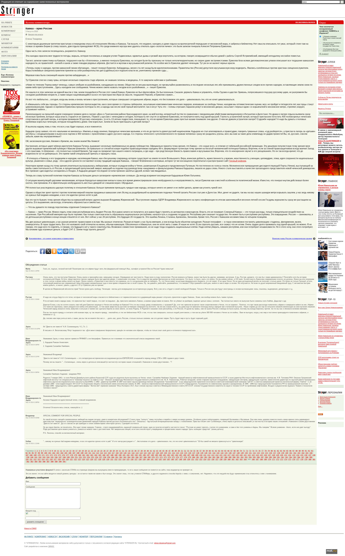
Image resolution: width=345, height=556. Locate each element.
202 (168, 455)
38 (142, 451)
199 (156, 455)
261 (116, 457)
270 (153, 457)
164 (302, 453)
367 (257, 459)
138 (197, 453)
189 (116, 455)
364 (245, 459)
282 (201, 457)
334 (124, 459)
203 (172, 455)
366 (253, 459)
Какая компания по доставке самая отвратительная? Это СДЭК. (329, 381)
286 (217, 457)
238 (314, 455)
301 (278, 457)
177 (67, 455)
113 (97, 453)
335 (128, 459)
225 (261, 455)
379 (305, 459)
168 (31, 455)
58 (204, 451)
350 (188, 459)
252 (80, 457)
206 (184, 455)
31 (120, 451)
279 (189, 457)
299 (270, 457)
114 (101, 453)
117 (113, 453)
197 (148, 455)
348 (180, 459)
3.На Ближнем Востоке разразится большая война (332, 50)
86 (290, 451)
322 (75, 459)
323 (79, 459)
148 (238, 453)
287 (221, 457)
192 (128, 455)
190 (120, 455)
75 (256, 451)
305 (294, 457)
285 (213, 457)
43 (157, 451)
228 (273, 455)
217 (229, 455)
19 (83, 451)
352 (196, 459)
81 (275, 451)
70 (241, 451)
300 (274, 457)
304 (290, 457)
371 (273, 459)
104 (61, 453)
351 (192, 459)
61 (213, 451)
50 (179, 451)
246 (56, 457)
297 (262, 457)
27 (107, 451)
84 (284, 451)
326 (91, 459)
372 (277, 459)
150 (246, 453)
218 (233, 455)
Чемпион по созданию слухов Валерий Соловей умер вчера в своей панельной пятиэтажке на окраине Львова (330, 90)
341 (152, 459)
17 (76, 451)
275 (173, 457)
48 (173, 451)
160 (286, 453)
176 (63, 455)
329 (103, 459)
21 (89, 451)
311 (31, 459)
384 (35, 462)
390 (60, 462)
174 (55, 455)
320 (67, 459)
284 (209, 457)
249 (68, 457)
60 (210, 451)
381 (314, 459)
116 (109, 453)
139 (201, 453)
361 (233, 459)
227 (269, 455)
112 (93, 453)
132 (173, 453)
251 (76, 457)
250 (72, 457)
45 (163, 451)
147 (234, 453)
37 (138, 451)
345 (168, 459)
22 (92, 451)
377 (297, 459)
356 (212, 459)
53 (188, 451)
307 (302, 457)
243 (44, 457)
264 (128, 457)
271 (157, 457)
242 (40, 457)
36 (135, 451)
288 (226, 457)
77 (262, 451)
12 (61, 451)
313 (39, 459)
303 (286, 457)
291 (238, 457)
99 (42, 453)
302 (282, 457)
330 (107, 459)
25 (101, 451)
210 (200, 455)
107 (74, 453)
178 (71, 455)
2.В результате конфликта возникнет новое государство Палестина (332, 44)
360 (229, 459)
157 (274, 453)
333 (119, 459)
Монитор (83, 537)
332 (115, 459)
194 (136, 455)
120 (125, 453)
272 (161, 457)
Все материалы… (326, 113)
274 (169, 457)
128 (157, 453)
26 (104, 451)
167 (27, 455)
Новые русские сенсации (327, 303)
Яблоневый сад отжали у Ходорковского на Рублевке (328, 352)
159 (282, 453)
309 (310, 457)
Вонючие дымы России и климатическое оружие (292, 239)
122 (133, 453)
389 (56, 462)
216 (225, 455)
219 (237, 455)
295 (254, 457)
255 (92, 457)
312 (35, 459)
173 (51, 455)
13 (64, 451)
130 (165, 453)
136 (189, 453)
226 (265, 455)
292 (242, 457)
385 (40, 462)
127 (153, 453)
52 (185, 451)
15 (70, 451)
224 (257, 455)
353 (200, 459)
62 (216, 451)
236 (305, 455)
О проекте (5, 61)
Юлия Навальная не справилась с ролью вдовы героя (328, 187)
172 (47, 455)
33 (126, 451)
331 (111, 459)
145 (226, 453)
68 (235, 451)
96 (33, 453)
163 (298, 453)
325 (87, 459)
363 (241, 459)
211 (204, 455)
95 (30, 453)
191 (124, 455)
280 (193, 457)
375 (289, 459)
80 (272, 451)
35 (132, 451)
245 (52, 457)
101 (49, 453)
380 (309, 459)
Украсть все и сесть (325, 104)
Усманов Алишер (326, 403)
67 (231, 451)
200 (160, 455)
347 (176, 459)
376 (293, 459)
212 (208, 455)
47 (169, 451)
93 (312, 451)
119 (121, 453)
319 (63, 459)
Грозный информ (237, 161)
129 (161, 453)
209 (196, 455)
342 (156, 459)
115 (105, 453)
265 (133, 457)
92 (309, 451)
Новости (52, 537)
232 (289, 455)
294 (250, 457)
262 (120, 457)
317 (55, 459)
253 (84, 457)
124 (141, 453)
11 (58, 451)
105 (65, 453)
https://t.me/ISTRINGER (328, 141)
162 (294, 453)
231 (285, 455)
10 (55, 451)
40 (148, 451)
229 (277, 455)
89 (300, 451)
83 (281, 451)
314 (43, 459)
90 (303, 451)
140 (205, 453)
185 (99, 455)
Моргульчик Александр (327, 397)
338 (140, 459)
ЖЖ (320, 143)
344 (164, 459)
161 (290, 453)
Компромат (40, 537)
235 (301, 455)
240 (31, 457)
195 (140, 455)
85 (287, 451)
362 (237, 459)
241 (35, 457)
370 (269, 459)
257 (100, 457)
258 (104, 457)
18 (80, 451)
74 (253, 451)
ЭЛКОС (51, 546)
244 (48, 457)
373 (281, 459)
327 (95, 459)
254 (88, 457)
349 (184, 459)
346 (172, 459)
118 (117, 453)
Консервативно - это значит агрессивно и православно (51, 239)
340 (148, 459)
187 (107, 455)
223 (253, 455)
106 (69, 453)
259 (108, 457)
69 (238, 451)
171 (43, 455)
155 (266, 453)
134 (181, 453)
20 (86, 451)
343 (160, 459)
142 (214, 453)
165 (307, 453)
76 (259, 451)
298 (266, 457)
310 (27, 459)
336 (132, 459)
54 (191, 451)
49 (176, 451)
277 (181, 457)
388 (52, 462)
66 (228, 451)
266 (137, 457)
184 (95, 455)
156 (270, 453)
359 (225, 459)
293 (246, 457)
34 (129, 451)
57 (200, 451)
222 (249, 455)
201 (164, 455)
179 (75, 455)
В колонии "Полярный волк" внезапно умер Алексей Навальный (328, 344)
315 (47, 459)
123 (137, 453)
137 (193, 453)
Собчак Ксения (325, 400)
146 (230, 453)
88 (297, 451)
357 (216, 459)
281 (197, 457)
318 (59, 459)
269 (149, 457)
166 (311, 453)
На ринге (28, 537)
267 (141, 457)
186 (103, 455)
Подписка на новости (9, 67)
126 (149, 453)
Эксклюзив (64, 537)
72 (247, 451)
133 (177, 453)
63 (219, 451)
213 (212, 455)
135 (185, 453)
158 (278, 453)
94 (26, 453)
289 (230, 457)
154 (262, 453)
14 (67, 451)
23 (95, 451)
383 (31, 462)
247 (60, 457)
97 (36, 453)
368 (261, 459)
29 (114, 451)
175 (59, 455)
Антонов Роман (325, 402)
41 (151, 451)
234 (297, 455)
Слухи (74, 537)
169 (35, 455)
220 (241, 455)
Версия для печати (35, 35)
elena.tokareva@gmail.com (164, 543)
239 (27, 457)
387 (48, 462)
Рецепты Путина (324, 109)
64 (222, 451)
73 (250, 451)
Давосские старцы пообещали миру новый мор (329, 373)
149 (242, 453)
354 (204, 459)
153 (258, 453)
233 (293, 455)
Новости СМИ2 (30, 528)
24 (98, 451)
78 (266, 451)
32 (123, 451)
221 (245, 455)
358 (221, 459)
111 (90, 453)
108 (78, 453)
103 (57, 453)
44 (160, 451)
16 (73, 451)
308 (306, 457)
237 (309, 455)
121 (129, 453)
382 (27, 462)
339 (144, 459)
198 (152, 455)
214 (216, 455)
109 (82, 453)
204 (176, 455)
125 (145, 453)
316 (51, 459)
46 (166, 451)
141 (209, 453)
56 (197, 451)
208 (192, 455)
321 (71, 459)
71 (244, 451)
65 (225, 451)
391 (64, 462)
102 (53, 453)
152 (254, 453)
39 (145, 451)
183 (91, 455)
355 (208, 459)
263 (124, 457)
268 (145, 457)
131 (169, 453)
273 (165, 457)
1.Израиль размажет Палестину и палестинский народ (332, 38)
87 (293, 451)
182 (87, 455)
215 (221, 455)
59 (207, 451)
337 (136, 459)
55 (194, 451)
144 (222, 453)
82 (278, 451)
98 (39, 453)
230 (281, 455)
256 (96, 457)
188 (112, 455)
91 (306, 451)
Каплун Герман (325, 398)
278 (185, 457)
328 (99, 459)
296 (258, 457)
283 (205, 457)
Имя (27, 481)
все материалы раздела (305, 22)
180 (79, 455)
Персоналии (96, 537)
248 (64, 457)
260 (112, 457)
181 (83, 455)
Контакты (4, 63)
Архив (3, 69)
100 (45, 453)
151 (250, 453)
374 (285, 459)
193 (132, 455)
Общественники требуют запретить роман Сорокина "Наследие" (328, 366)
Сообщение (30, 487)
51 (182, 451)
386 (44, 462)
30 (117, 451)
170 (39, 455)
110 (86, 453)
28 (111, 451)
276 (177, 457)
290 (234, 457)
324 (83, 459)
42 (154, 451)
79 (269, 451)
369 (265, 459)
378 (301, 459)
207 (188, 455)
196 (144, 455)
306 (298, 457)
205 (180, 455)
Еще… (320, 406)
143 (218, 453)
